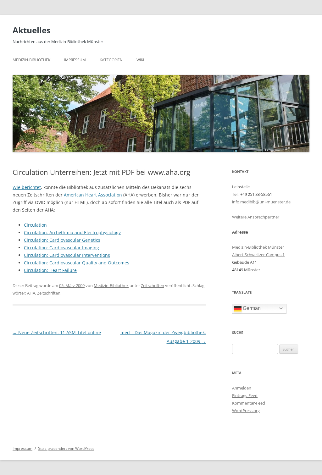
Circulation (35, 225)
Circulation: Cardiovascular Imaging (61, 248)
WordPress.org (246, 410)
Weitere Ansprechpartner (255, 217)
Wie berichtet (27, 187)
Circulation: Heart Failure (50, 270)
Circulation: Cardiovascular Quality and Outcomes (76, 263)
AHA (31, 293)
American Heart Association (93, 195)
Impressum (75, 60)
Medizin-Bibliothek (31, 60)
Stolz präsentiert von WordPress (66, 448)
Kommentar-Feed (248, 403)
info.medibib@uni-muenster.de (261, 202)
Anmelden (241, 388)
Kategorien (111, 60)
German (251, 308)
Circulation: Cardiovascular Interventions (67, 255)
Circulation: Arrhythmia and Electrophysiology (72, 232)
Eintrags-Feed (245, 395)
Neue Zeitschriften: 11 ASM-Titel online (57, 332)
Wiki (140, 60)
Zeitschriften (152, 285)
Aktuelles (32, 30)
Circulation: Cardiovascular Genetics (62, 240)
